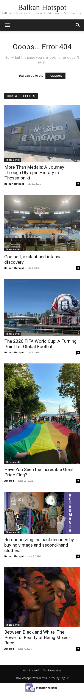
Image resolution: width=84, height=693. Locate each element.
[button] (78, 25)
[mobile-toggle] (7, 25)
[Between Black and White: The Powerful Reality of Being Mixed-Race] (42, 597)
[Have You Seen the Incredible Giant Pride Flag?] (42, 413)
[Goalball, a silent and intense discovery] (42, 223)
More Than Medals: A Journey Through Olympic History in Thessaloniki (34, 173)
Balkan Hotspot (14, 183)
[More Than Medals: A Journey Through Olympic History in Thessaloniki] (42, 133)
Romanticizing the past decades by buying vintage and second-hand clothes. (39, 545)
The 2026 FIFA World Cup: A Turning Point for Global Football (40, 344)
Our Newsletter (52, 670)
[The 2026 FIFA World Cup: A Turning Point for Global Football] (42, 307)
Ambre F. (9, 480)
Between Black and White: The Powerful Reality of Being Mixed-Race (37, 637)
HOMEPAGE (55, 75)
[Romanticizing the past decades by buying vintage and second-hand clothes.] (42, 513)
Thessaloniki (13, 159)
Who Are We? (31, 670)
